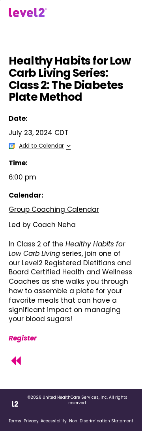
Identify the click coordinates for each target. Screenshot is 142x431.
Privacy (31, 421)
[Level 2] (28, 12)
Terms (15, 421)
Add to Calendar (41, 146)
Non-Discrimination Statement (101, 421)
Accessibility (54, 421)
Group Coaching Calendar (54, 209)
